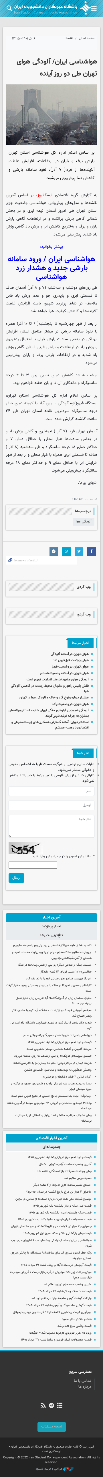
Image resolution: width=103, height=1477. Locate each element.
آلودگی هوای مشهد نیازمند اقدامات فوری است (58, 679)
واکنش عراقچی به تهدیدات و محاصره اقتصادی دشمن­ (58, 1070)
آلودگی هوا (84, 521)
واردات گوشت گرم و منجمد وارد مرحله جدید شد (61, 1298)
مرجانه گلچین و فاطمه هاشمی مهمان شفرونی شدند (59, 1049)
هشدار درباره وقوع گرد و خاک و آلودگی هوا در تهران (54, 697)
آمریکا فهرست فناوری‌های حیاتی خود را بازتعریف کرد (59, 978)
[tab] (51, 917)
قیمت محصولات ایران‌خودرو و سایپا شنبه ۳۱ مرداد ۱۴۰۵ (56, 1339)
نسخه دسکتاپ (51, 1427)
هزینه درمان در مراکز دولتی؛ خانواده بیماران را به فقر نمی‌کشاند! (52, 1063)
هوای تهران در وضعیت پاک (70, 704)
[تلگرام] (51, 1406)
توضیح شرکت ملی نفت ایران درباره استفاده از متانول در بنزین (53, 1199)
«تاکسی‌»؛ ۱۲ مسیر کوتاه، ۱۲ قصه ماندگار (66, 971)
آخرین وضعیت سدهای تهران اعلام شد (67, 1284)
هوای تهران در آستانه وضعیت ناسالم (64, 673)
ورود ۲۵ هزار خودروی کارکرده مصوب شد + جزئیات (60, 1333)
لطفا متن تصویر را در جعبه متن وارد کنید (63, 856)
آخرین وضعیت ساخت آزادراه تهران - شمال (65, 1164)
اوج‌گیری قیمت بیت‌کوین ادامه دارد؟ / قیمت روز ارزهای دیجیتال (52, 1312)
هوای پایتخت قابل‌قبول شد (71, 660)
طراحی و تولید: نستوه (49, 1469)
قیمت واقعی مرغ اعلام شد (75, 1326)
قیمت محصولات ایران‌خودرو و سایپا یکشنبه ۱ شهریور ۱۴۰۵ (55, 1219)
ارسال (16, 878)
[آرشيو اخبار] (60, 1406)
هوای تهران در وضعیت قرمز (70, 666)
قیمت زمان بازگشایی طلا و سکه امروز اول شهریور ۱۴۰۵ (57, 1233)
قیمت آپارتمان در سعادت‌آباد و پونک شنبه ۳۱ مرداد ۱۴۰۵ (56, 1265)
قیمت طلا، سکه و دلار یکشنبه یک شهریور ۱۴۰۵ (62, 1205)
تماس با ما (82, 1381)
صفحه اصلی (86, 38)
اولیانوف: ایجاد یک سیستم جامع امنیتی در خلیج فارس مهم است (51, 1096)
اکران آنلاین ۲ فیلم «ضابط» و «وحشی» (67, 1076)
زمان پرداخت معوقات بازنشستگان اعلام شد (64, 1171)
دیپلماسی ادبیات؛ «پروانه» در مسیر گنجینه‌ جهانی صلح (57, 1035)
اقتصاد (69, 38)
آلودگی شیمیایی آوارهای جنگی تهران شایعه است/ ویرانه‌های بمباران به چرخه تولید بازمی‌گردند (49, 713)
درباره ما (84, 1387)
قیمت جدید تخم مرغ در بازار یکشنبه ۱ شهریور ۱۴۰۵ (60, 1042)
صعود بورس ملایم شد (78, 1178)
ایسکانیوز (44, 195)
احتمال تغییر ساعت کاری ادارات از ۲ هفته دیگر (62, 1185)
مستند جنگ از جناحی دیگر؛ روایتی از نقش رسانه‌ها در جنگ (55, 965)
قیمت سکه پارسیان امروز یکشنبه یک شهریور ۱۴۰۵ (60, 1212)
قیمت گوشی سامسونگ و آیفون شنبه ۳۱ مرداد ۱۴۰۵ (59, 1305)
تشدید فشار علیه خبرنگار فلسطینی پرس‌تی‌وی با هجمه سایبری (52, 945)
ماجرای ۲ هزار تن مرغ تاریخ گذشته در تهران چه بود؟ (59, 1191)
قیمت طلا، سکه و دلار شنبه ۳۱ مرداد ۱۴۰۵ (65, 1291)
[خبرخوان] (43, 1406)
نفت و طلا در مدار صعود (77, 1319)
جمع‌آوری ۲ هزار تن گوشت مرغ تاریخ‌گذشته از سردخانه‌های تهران (51, 1226)
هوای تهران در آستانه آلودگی (70, 654)
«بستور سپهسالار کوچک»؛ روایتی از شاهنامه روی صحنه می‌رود (53, 1056)
